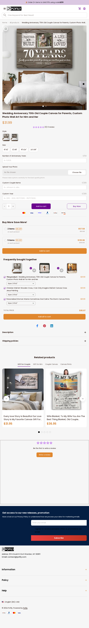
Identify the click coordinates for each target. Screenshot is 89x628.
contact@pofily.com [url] (17, 557)
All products (14, 22)
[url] (25, 608)
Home (4, 22)
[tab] (43, 106)
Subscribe (59, 538)
